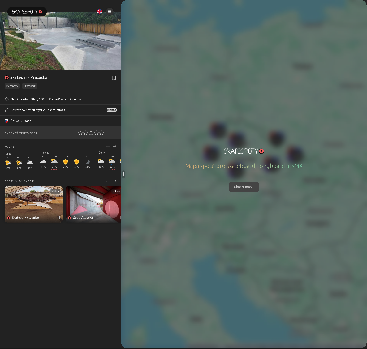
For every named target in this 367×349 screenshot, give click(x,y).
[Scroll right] (114, 146)
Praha (27, 121)
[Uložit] (114, 78)
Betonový (12, 85)
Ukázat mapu (244, 187)
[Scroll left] (108, 146)
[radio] (79, 133)
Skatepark (30, 85)
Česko (15, 121)
